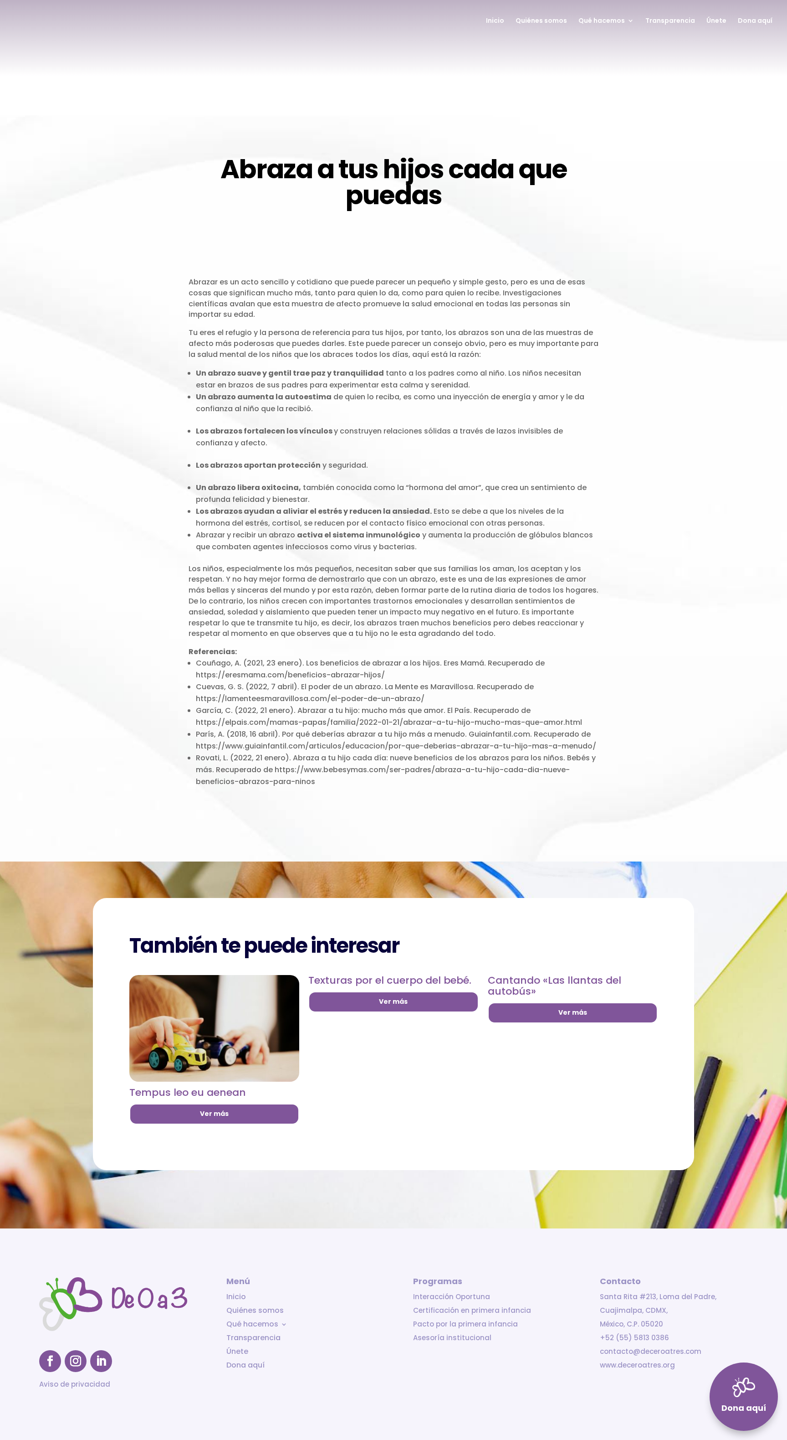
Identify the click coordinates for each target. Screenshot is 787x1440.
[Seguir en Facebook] (50, 1361)
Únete (716, 21)
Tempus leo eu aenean (187, 1092)
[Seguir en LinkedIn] (101, 1361)
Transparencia (670, 21)
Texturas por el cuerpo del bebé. (389, 980)
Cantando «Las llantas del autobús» (554, 985)
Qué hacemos (601, 21)
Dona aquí (755, 21)
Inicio (495, 21)
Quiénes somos (541, 21)
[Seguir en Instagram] (76, 1361)
